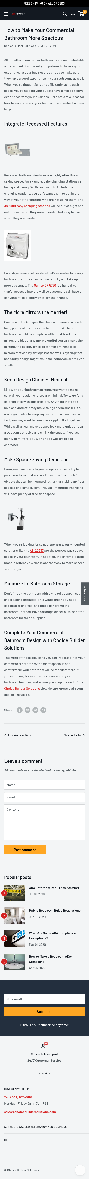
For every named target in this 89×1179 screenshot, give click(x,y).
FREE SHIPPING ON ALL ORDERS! (44, 3)
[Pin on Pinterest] (27, 710)
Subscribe (44, 1011)
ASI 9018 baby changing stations (27, 206)
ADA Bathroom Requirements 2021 (54, 888)
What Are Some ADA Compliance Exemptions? (52, 935)
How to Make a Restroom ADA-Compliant (50, 958)
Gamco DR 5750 (45, 285)
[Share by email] (43, 710)
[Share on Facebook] (20, 710)
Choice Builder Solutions (22, 688)
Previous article (19, 735)
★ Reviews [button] (85, 593)
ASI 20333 (37, 550)
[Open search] (65, 14)
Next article (72, 735)
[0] (81, 13)
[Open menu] (6, 14)
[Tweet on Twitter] (35, 710)
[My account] (73, 14)
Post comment (25, 849)
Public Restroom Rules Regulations (55, 910)
